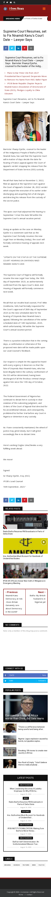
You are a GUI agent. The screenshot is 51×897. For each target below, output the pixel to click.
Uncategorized (26, 785)
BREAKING (7, 865)
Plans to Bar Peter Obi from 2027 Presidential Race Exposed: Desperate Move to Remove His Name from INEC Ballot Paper (26, 76)
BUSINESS (17, 865)
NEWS (26, 798)
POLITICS (42, 865)
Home (21, 894)
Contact (29, 894)
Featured (40, 18)
